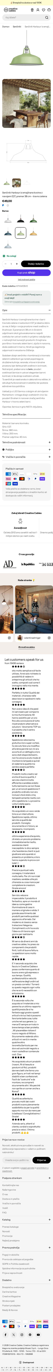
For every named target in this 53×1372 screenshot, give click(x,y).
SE (33, 1370)
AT (6, 1368)
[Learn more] (8, 205)
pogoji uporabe (27, 1168)
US (46, 1370)
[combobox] (26, 17)
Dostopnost (28, 1362)
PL (20, 1370)
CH (15, 1368)
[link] (9, 564)
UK (41, 1370)
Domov (5, 26)
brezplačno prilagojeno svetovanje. (26, 302)
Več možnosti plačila (26, 279)
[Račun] (38, 10)
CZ (19, 1368)
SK (29, 1370)
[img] (26, 666)
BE (11, 1368)
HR (46, 1368)
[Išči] (46, 17)
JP (11, 1370)
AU (2, 1368)
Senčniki (17, 26)
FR (37, 1368)
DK (29, 1368)
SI (37, 1370)
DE (24, 1368)
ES (33, 1368)
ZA (50, 1370)
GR (42, 1368)
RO (24, 1370)
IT (7, 1370)
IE (3, 1370)
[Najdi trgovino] (32, 10)
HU (51, 1368)
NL (15, 1370)
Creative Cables (15, 1345)
